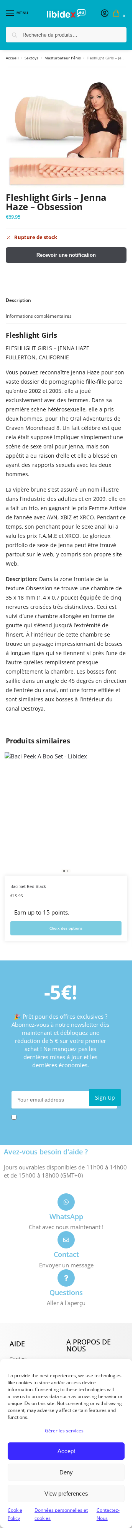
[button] (118, 13)
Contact (66, 1254)
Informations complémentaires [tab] (39, 316)
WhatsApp (66, 1216)
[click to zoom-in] (66, 127)
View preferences (66, 1493)
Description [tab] (18, 300)
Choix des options (65, 928)
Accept (66, 1451)
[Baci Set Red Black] (66, 814)
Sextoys (31, 58)
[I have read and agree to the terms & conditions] (66, 1117)
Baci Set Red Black (28, 886)
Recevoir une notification (66, 255)
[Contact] (66, 1239)
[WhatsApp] (66, 1202)
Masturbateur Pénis (62, 58)
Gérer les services (64, 1430)
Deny (66, 1472)
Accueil (12, 58)
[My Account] (104, 13)
